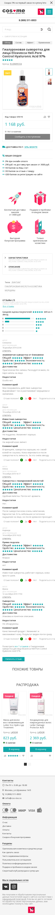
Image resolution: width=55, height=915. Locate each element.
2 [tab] (29, 764)
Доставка (6, 826)
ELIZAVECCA (16, 64)
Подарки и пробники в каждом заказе (19, 867)
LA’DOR (14, 732)
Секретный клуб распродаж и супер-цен (20, 871)
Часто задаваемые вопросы (15, 856)
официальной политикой (14, 899)
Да (26, 398)
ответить (6, 351)
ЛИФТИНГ (16, 282)
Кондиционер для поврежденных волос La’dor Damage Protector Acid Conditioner (40, 724)
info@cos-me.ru (13, 798)
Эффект (30, 42)
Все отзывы (8, 306)
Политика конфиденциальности (17, 863)
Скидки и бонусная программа (16, 837)
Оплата (5, 830)
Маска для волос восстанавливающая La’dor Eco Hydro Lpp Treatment (13, 724)
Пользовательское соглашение (16, 860)
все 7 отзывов (21, 646)
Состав (19, 42)
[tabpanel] (14, 725)
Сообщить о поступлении (27, 136)
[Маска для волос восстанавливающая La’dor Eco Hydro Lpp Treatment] (14, 704)
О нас (4, 822)
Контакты (6, 833)
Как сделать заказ (10, 852)
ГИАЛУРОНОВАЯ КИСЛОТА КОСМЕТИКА (23, 286)
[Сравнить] (45, 116)
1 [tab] (25, 764)
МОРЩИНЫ (10, 290)
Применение (44, 42)
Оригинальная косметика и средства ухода (22, 849)
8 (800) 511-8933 (27, 20)
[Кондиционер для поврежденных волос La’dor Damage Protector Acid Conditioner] (40, 704)
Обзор (7, 42)
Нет (35, 398)
